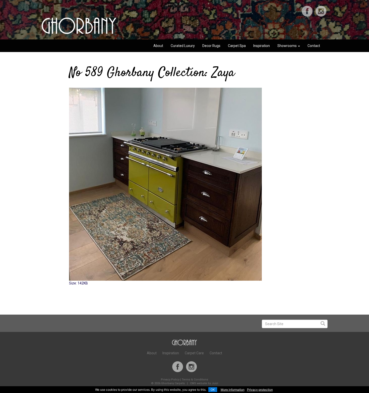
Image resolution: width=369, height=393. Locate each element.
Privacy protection (260, 389)
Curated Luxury (183, 46)
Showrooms (287, 46)
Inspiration (261, 46)
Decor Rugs (211, 46)
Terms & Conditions (195, 379)
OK (213, 389)
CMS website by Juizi (204, 383)
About (158, 46)
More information (232, 389)
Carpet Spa (237, 46)
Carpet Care (194, 353)
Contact (314, 46)
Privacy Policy (170, 379)
